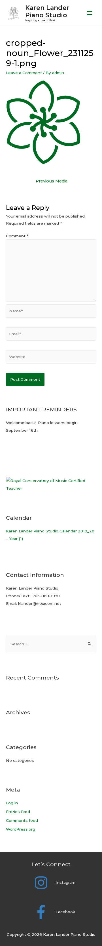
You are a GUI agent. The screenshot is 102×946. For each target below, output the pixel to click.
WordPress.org (20, 829)
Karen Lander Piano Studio (47, 11)
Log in (12, 803)
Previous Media (51, 181)
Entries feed (18, 811)
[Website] (51, 358)
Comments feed (22, 820)
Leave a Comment (24, 72)
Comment (17, 236)
